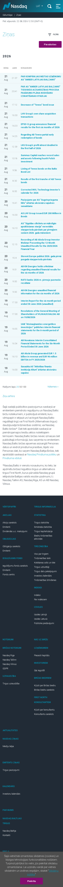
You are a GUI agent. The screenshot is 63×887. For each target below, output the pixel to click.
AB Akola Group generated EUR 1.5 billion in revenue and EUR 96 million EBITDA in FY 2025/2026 (39, 356)
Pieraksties (50, 44)
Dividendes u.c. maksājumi (15, 531)
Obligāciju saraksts (11, 546)
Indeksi (37, 595)
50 (20, 387)
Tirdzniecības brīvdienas (45, 580)
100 (24, 387)
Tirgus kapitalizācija (43, 531)
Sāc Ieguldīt (39, 670)
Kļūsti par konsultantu (44, 710)
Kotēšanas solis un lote (44, 562)
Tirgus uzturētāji (41, 567)
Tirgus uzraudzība (11, 683)
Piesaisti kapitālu (42, 655)
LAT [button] (38, 6)
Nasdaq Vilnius (10, 664)
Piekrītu (31, 881)
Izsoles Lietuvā (40, 619)
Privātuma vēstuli (12, 458)
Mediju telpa (8, 746)
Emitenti (6, 527)
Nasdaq (15, 6)
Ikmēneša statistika (43, 527)
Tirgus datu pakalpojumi (45, 571)
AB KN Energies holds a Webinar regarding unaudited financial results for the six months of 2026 (41, 269)
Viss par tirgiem (41, 554)
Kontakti (6, 835)
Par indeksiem (40, 599)
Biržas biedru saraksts (44, 690)
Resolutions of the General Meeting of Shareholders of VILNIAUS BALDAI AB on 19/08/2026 (40, 314)
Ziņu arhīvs (9, 396)
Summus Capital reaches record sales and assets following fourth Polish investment (40, 158)
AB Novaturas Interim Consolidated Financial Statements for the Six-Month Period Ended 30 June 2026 (40, 343)
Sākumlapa (7, 15)
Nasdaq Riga (9, 655)
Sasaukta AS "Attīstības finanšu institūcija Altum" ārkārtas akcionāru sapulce (38, 369)
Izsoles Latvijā (40, 614)
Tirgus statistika (41, 522)
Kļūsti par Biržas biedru (45, 685)
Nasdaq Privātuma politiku (41, 454)
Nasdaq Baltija (9, 831)
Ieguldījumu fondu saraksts (15, 566)
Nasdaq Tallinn (9, 660)
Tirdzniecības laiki (42, 558)
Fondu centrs (9, 574)
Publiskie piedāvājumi (44, 623)
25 (17, 387)
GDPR (5, 668)
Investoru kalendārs (43, 576)
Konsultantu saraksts (44, 714)
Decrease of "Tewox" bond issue (37, 105)
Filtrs (56, 34)
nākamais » (53, 386)
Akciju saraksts (10, 522)
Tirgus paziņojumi (11, 770)
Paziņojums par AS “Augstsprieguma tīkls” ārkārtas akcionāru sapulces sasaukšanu (39, 203)
